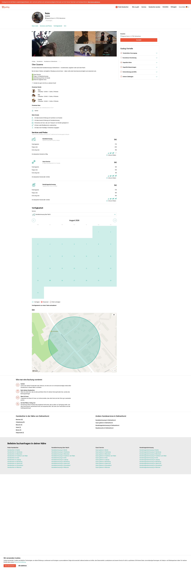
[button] (138, 53)
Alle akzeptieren (10, 566)
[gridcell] (98, 232)
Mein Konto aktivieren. (94, 2)
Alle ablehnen (22, 566)
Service (34, 211)
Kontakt (138, 40)
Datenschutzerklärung (20, 562)
